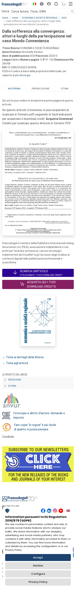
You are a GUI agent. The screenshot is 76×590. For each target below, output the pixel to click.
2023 (64, 18)
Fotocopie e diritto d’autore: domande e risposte (39, 415)
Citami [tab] (64, 88)
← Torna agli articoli (15, 363)
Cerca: (5, 11)
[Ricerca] (72, 11)
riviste (15, 18)
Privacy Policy (38, 582)
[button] (33, 4)
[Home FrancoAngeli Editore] (15, 4)
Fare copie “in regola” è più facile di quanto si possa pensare (35, 427)
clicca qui (24, 75)
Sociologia (14, 379)
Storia (12, 386)
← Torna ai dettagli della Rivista (23, 357)
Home (5, 18)
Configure (38, 574)
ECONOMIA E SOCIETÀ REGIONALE (40, 18)
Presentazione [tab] (40, 88)
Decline (38, 565)
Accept (38, 557)
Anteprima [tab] (14, 88)
